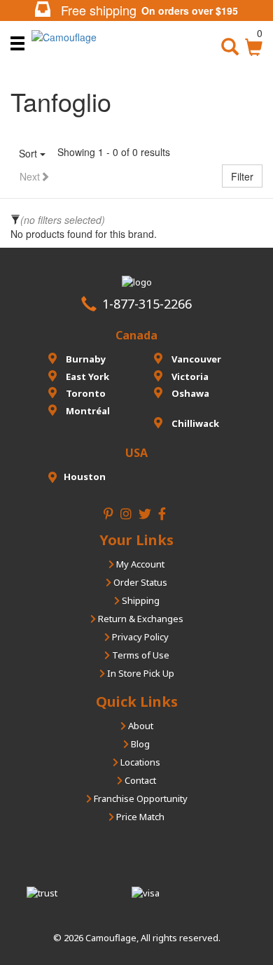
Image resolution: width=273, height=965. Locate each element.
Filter (242, 176)
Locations (139, 762)
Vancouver (195, 359)
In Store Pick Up (139, 673)
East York (86, 376)
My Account (139, 564)
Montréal (87, 410)
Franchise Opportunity (140, 798)
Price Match (139, 816)
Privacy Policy (139, 637)
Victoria (189, 376)
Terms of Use (139, 655)
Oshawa (189, 393)
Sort (29, 153)
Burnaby (85, 359)
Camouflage (110, 937)
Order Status (139, 582)
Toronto (85, 393)
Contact (139, 780)
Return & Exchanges (139, 618)
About (139, 725)
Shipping (140, 600)
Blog (139, 744)
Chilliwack (194, 423)
